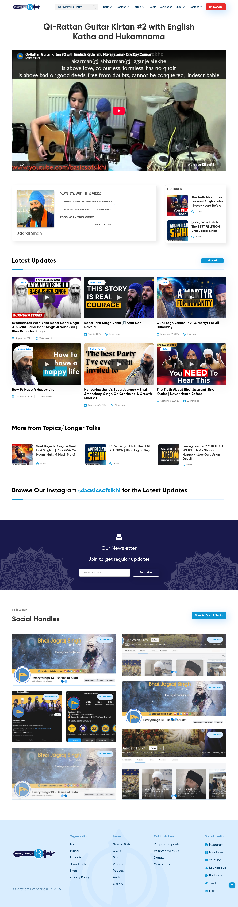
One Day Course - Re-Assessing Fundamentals (87, 202)
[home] (26, 7)
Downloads (165, 7)
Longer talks (104, 210)
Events (152, 7)
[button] (106, 7)
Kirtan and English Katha (76, 210)
